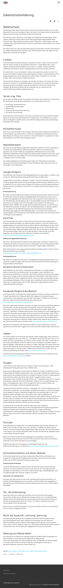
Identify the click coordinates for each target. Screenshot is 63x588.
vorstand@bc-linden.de (36, 584)
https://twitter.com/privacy (37, 350)
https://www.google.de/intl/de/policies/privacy (44, 446)
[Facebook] (50, 21)
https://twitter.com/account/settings (14, 356)
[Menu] (59, 2)
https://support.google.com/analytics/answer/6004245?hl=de (22, 253)
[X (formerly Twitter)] (58, 21)
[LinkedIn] (54, 21)
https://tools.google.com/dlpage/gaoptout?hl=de (18, 235)
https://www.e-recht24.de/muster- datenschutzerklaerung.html (27, 551)
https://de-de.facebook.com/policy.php (45, 321)
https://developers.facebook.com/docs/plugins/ (18, 302)
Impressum (6, 570)
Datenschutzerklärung (9, 573)
